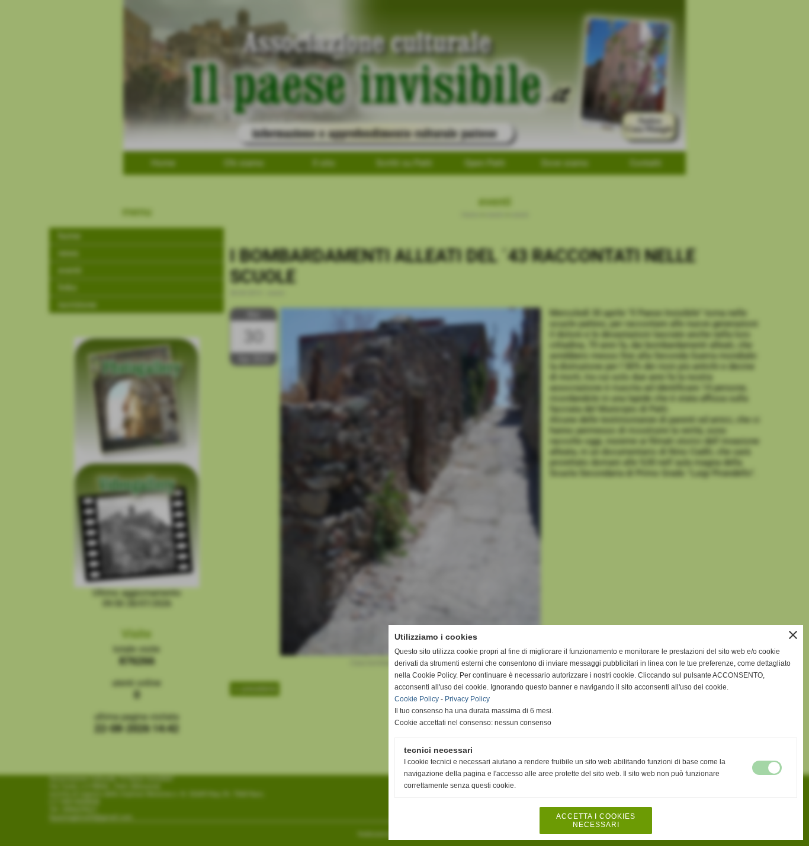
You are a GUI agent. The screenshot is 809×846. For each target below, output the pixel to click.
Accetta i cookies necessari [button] (595, 820)
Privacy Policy (467, 699)
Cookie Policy (416, 699)
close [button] (793, 635)
